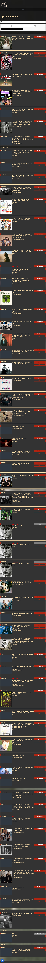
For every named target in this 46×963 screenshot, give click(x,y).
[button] (23, 9)
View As (2, 20)
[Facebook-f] (42, 4)
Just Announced (39, 26)
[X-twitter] (44, 4)
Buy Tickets (40, 36)
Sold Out (40, 524)
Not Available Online (40, 933)
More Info (40, 39)
